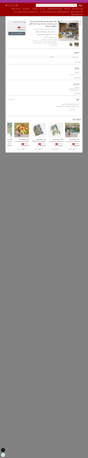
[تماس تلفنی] (3, 450)
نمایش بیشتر (78, 62)
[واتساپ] (3, 455)
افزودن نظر (11, 100)
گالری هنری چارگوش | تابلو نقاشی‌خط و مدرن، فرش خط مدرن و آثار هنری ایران (67, 18)
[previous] (79, 136)
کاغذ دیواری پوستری (67, 94)
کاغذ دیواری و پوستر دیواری (46, 18)
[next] (8, 136)
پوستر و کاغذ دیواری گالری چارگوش (44, 31)
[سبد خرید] (6, 5)
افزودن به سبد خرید (15, 33)
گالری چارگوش (49, 94)
